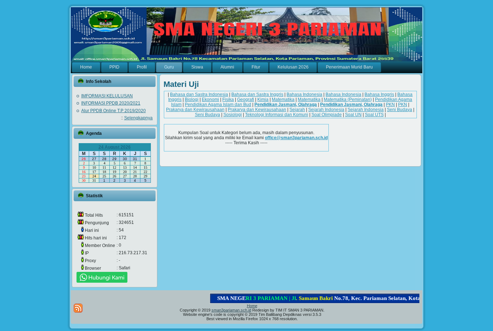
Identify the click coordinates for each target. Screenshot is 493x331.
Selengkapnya (138, 117)
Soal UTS (374, 114)
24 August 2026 (115, 147)
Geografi (245, 99)
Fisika (228, 99)
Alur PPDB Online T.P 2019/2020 (113, 110)
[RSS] (78, 308)
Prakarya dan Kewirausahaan (195, 109)
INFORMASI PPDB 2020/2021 (110, 103)
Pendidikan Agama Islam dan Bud (218, 104)
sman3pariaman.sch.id (231, 310)
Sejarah (297, 109)
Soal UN (353, 114)
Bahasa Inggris (379, 94)
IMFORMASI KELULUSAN (107, 95)
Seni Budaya (399, 109)
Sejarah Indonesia (326, 109)
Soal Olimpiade (326, 114)
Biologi (191, 99)
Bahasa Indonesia (304, 94)
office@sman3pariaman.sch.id (296, 137)
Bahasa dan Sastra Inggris (257, 94)
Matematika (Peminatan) (348, 99)
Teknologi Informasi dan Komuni (276, 114)
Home (252, 306)
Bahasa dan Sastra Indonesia (199, 94)
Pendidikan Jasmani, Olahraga (285, 104)
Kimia (263, 99)
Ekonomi (210, 99)
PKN (390, 104)
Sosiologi (232, 114)
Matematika (283, 99)
